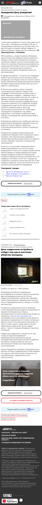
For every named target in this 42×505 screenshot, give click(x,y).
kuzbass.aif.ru (18, 285)
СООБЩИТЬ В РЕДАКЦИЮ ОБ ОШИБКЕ (16, 442)
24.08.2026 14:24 (6, 245)
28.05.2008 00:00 (7, 8)
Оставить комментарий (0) (21, 400)
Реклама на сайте (19, 432)
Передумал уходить (15, 221)
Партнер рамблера (18, 495)
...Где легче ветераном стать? (16, 172)
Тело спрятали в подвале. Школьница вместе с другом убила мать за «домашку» (18, 373)
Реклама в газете (9, 435)
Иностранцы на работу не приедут (20, 233)
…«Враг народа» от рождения (17, 174)
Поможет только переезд (17, 215)
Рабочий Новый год (13, 176)
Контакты (6, 432)
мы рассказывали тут (22, 316)
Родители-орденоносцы (16, 227)
